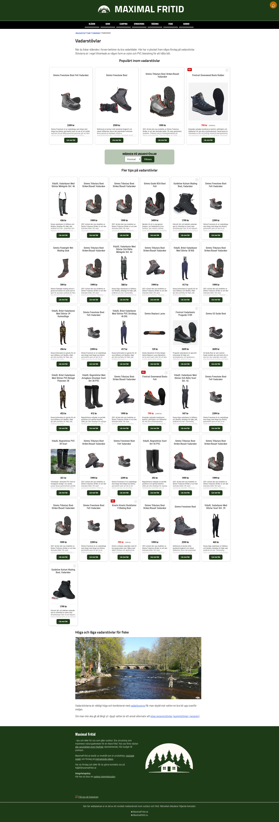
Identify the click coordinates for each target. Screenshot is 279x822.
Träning (155, 23)
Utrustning (139, 23)
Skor (107, 23)
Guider (186, 23)
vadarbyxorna (138, 705)
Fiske (170, 23)
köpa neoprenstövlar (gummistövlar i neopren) (175, 716)
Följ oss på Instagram (88, 797)
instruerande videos (104, 759)
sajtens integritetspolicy (104, 776)
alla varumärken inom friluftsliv (89, 747)
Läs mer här (71, 140)
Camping (123, 23)
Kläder (92, 23)
